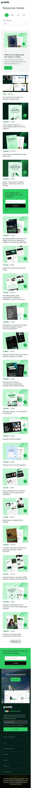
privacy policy (22, 666)
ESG (24, 15)
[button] (15, 737)
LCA (18, 15)
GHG (12, 15)
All (6, 15)
